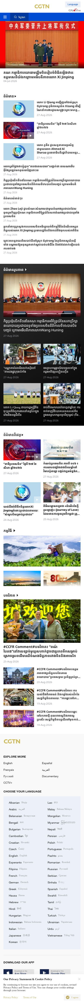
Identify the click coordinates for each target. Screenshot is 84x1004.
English (7, 763)
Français (8, 769)
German (18, 882)
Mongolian (59, 816)
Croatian (19, 842)
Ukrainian (60, 922)
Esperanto (21, 862)
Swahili (57, 895)
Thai (53, 908)
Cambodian (18, 836)
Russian (58, 869)
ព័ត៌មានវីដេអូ (12, 435)
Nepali (55, 829)
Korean (17, 942)
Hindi (15, 908)
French (18, 875)
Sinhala (56, 882)
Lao (53, 802)
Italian (17, 928)
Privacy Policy (10, 997)
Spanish (57, 889)
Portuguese (60, 849)
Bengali (16, 822)
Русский (8, 776)
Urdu (53, 928)
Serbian (57, 875)
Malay (60, 809)
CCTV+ (7, 782)
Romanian (59, 862)
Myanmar (61, 822)
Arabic (17, 809)
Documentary (50, 776)
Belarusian (22, 816)
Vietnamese (61, 935)
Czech (16, 849)
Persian (56, 836)
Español (47, 763)
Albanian (18, 802)
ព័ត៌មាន (8, 96)
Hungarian (20, 915)
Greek (18, 889)
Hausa (17, 895)
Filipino (18, 869)
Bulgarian (21, 829)
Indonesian (25, 922)
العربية (46, 769)
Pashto (55, 855)
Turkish (56, 915)
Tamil (54, 902)
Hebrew (17, 902)
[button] (19, 313)
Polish (55, 842)
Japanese (19, 935)
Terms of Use (29, 997)
